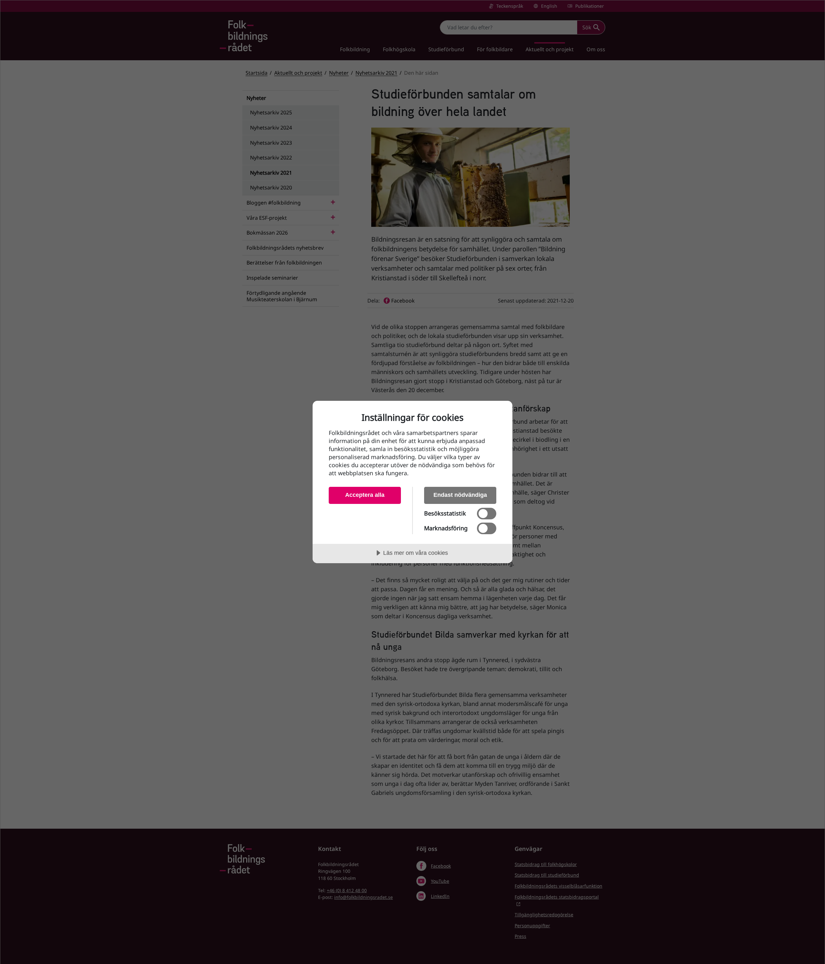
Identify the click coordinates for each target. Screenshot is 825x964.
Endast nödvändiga (460, 495)
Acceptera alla (364, 495)
